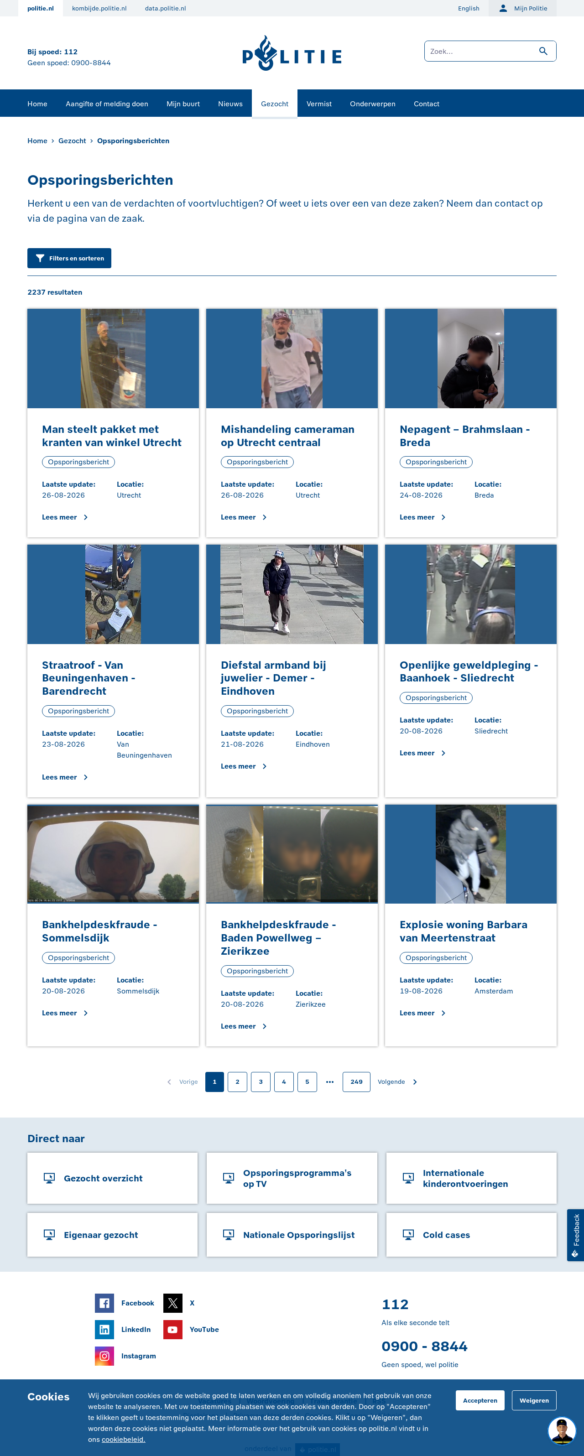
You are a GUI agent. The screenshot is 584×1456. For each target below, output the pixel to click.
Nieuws (230, 103)
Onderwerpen (373, 103)
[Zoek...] (490, 56)
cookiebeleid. (124, 1439)
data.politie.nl (165, 8)
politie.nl (40, 8)
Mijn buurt (183, 103)
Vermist (319, 103)
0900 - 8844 (424, 1346)
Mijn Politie (531, 8)
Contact (426, 103)
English (469, 8)
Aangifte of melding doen (107, 103)
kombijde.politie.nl (99, 8)
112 (71, 51)
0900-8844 (91, 62)
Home (37, 103)
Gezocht (274, 103)
